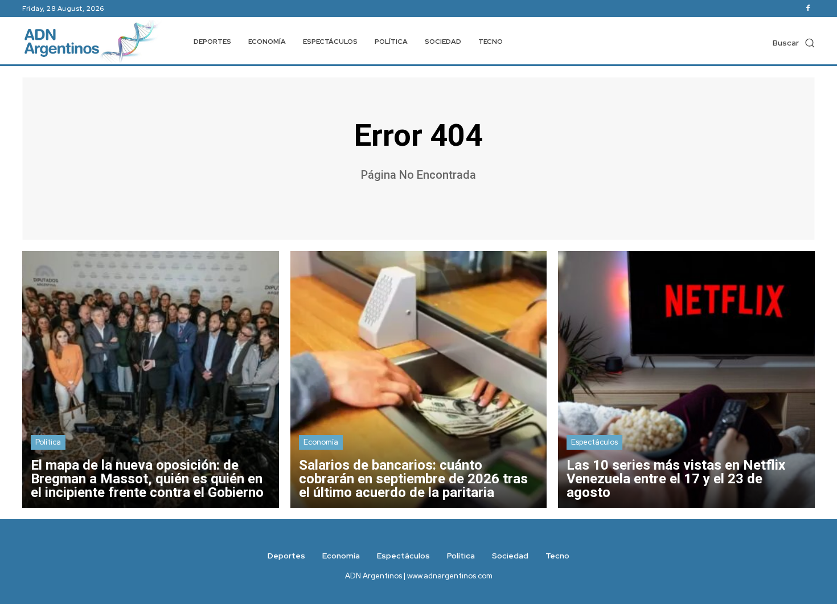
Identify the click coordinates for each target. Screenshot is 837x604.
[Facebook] (808, 8)
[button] (794, 43)
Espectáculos (594, 442)
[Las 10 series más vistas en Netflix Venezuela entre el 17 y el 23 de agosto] (686, 379)
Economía (320, 442)
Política (48, 442)
